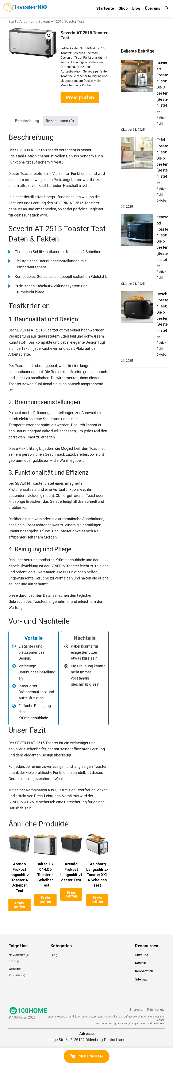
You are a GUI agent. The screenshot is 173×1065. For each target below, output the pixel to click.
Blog (136, 8)
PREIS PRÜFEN (90, 1056)
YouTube (14, 969)
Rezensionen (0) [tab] (60, 121)
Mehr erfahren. (156, 1023)
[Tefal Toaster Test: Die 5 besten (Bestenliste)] (137, 153)
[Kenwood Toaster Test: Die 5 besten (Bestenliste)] (137, 231)
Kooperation (144, 971)
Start (12, 22)
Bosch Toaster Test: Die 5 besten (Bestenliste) (162, 312)
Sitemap (141, 979)
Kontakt (140, 963)
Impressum (137, 1009)
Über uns (152, 8)
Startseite (105, 8)
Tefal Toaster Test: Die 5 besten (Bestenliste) (162, 158)
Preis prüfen (80, 97)
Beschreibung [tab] (27, 121)
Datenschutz (156, 1009)
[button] (49, 36)
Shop (123, 8)
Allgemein (27, 22)
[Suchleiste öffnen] (166, 8)
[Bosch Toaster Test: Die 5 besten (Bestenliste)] (137, 308)
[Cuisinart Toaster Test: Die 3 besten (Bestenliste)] (137, 77)
